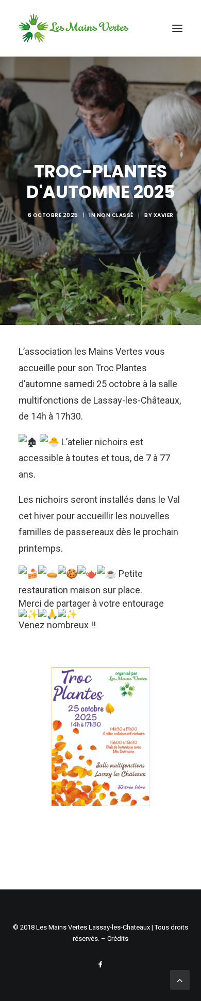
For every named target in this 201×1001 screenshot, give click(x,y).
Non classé (115, 215)
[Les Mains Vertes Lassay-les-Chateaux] (73, 28)
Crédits (117, 938)
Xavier (164, 215)
